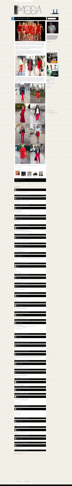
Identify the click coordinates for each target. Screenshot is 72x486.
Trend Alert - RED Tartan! (17, 176)
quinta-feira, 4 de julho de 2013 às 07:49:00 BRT (22, 283)
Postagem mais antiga (18, 481)
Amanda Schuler (19, 363)
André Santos (19, 218)
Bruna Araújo (19, 336)
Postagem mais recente (27, 481)
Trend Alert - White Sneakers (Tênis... (29, 177)
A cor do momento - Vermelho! (22, 18)
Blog (15, 448)
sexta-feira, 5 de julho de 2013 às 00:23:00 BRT (22, 369)
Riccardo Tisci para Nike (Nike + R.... (35, 177)
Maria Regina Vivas (20, 315)
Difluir (39, 485)
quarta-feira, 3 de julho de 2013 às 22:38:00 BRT (22, 243)
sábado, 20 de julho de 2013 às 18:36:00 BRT (21, 450)
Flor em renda (19, 438)
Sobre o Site (20, 0)
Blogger (33, 485)
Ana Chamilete (19, 198)
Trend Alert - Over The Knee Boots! (41, 177)
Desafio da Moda (20, 246)
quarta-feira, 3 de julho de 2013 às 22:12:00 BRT (22, 234)
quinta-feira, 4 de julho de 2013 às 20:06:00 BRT (22, 351)
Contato (24, 0)
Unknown (18, 189)
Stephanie (18, 266)
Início (16, 0)
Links (27, 0)
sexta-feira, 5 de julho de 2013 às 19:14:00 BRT (22, 435)
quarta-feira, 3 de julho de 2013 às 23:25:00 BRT (22, 263)
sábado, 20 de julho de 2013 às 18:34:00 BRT (21, 442)
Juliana (18, 372)
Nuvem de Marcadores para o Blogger (52, 112)
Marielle (18, 286)
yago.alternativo (19, 208)
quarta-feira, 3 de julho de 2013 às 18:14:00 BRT (22, 195)
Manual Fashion (19, 255)
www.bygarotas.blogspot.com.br (19, 310)
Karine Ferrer (19, 389)
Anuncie (30, 0)
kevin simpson (19, 277)
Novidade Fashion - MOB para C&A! (23, 177)
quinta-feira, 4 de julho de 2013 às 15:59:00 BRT (22, 342)
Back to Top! (42, 485)
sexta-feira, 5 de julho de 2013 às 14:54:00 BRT (22, 418)
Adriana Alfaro (19, 421)
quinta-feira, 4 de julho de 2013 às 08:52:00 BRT (22, 302)
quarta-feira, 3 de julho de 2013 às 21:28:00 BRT (22, 215)
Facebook (18, 448)
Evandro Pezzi (19, 409)
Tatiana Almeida (19, 322)
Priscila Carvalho (20, 305)
